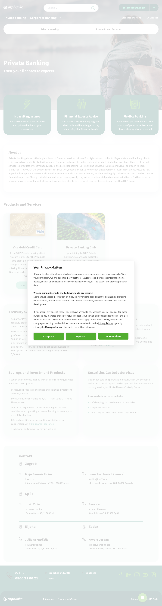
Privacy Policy (105, 323)
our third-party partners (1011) (73, 277)
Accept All (48, 336)
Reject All (81, 336)
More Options (113, 336)
